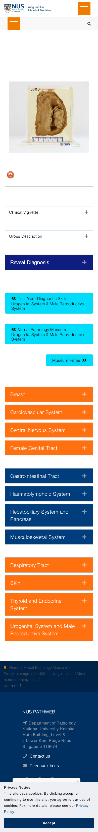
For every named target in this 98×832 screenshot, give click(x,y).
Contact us (39, 756)
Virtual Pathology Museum (45, 667)
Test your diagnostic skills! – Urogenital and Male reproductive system (44, 676)
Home (14, 667)
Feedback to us (44, 766)
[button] (49, 212)
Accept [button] (49, 823)
